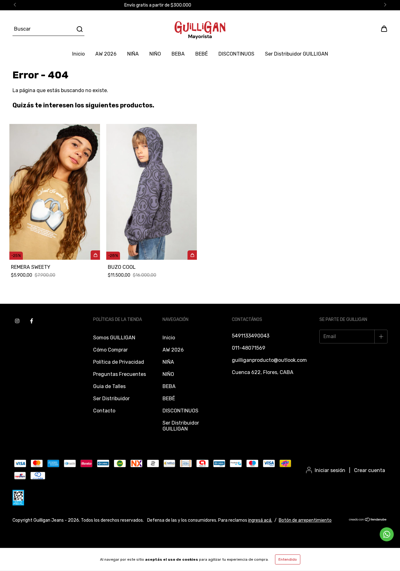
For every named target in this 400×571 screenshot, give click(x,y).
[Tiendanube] (368, 520)
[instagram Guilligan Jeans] (17, 321)
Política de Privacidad (118, 362)
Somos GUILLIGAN (114, 338)
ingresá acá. (260, 520)
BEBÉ (201, 54)
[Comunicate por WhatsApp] (387, 534)
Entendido (287, 559)
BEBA (178, 54)
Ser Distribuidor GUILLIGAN (296, 54)
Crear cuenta (369, 470)
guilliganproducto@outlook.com (269, 360)
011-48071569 (248, 348)
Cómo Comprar (110, 350)
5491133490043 (250, 336)
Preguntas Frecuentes (119, 374)
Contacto (104, 411)
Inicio (78, 54)
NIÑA (133, 54)
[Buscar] (79, 29)
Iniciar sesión (330, 470)
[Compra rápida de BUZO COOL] (192, 255)
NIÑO (155, 54)
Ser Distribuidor (111, 398)
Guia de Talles (109, 386)
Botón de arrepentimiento (305, 520)
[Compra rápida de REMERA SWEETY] (95, 255)
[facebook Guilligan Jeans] (31, 321)
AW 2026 (106, 54)
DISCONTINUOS (236, 54)
